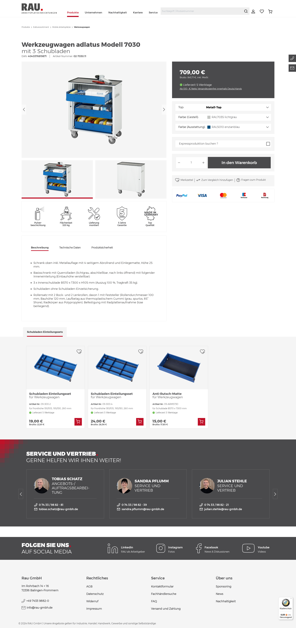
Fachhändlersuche (163, 594)
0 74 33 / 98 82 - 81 (51, 505)
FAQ (154, 601)
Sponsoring (223, 586)
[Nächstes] (164, 110)
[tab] (40, 248)
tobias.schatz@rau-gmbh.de (58, 509)
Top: (181, 107)
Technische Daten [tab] (70, 247)
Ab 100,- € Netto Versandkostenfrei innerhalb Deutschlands (211, 88)
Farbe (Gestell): (188, 117)
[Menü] (291, 599)
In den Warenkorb (239, 162)
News (219, 594)
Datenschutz (95, 594)
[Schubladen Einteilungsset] (55, 367)
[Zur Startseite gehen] (43, 8)
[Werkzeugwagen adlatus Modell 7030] (94, 110)
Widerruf (92, 601)
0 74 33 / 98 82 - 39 (134, 505)
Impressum (94, 608)
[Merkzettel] (262, 11)
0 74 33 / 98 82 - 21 (216, 505)
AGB (89, 586)
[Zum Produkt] (78, 422)
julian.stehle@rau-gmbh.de (223, 509)
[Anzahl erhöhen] (203, 162)
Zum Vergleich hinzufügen (217, 180)
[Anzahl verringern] (179, 162)
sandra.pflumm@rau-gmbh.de (143, 509)
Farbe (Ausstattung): (191, 127)
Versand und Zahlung (166, 608)
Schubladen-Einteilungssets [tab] (45, 332)
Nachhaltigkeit (226, 601)
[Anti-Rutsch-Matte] (179, 367)
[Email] (292, 68)
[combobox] (202, 11)
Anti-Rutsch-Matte (167, 395)
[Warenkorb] (270, 11)
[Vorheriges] (24, 110)
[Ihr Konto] (253, 11)
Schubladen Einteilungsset (50, 395)
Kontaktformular (162, 586)
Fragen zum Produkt (253, 179)
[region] (94, 130)
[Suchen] (245, 11)
